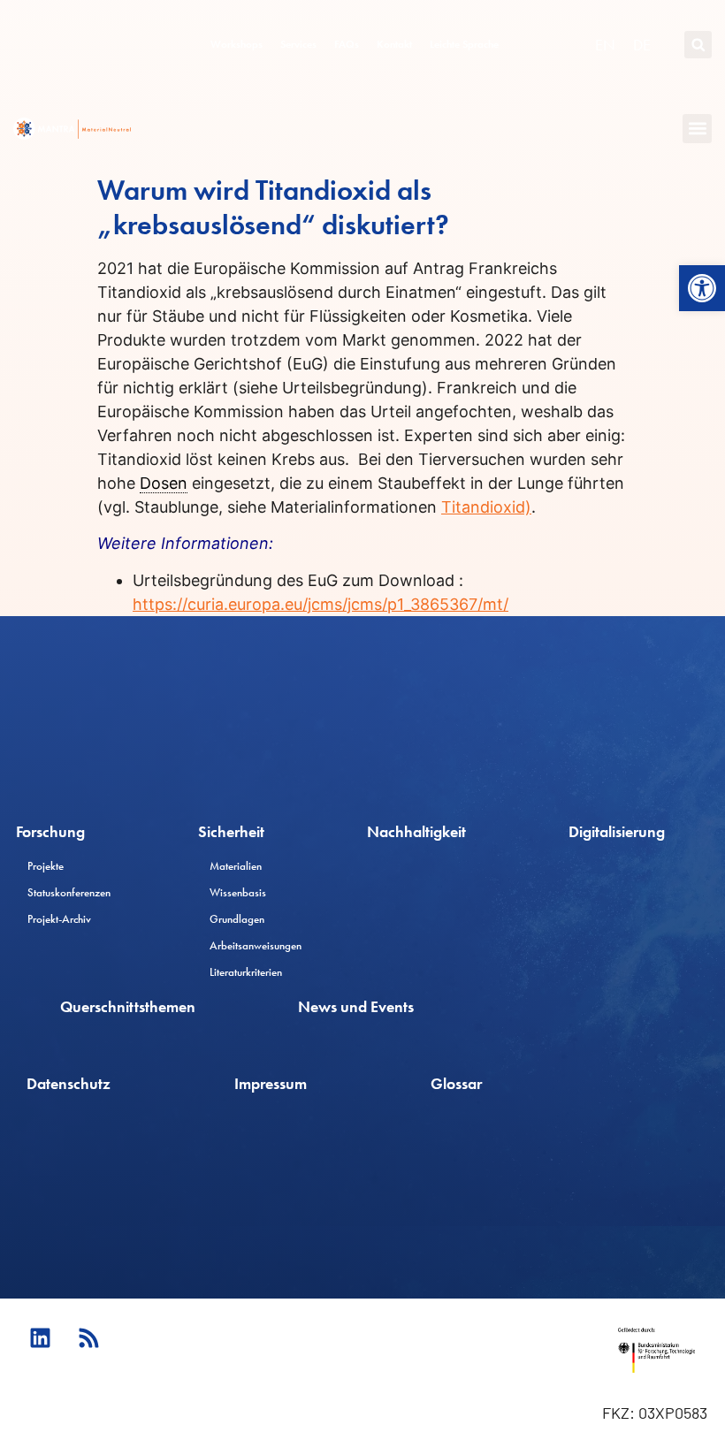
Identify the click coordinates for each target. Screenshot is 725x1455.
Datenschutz (69, 1083)
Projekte (45, 865)
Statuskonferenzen (69, 892)
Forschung (50, 831)
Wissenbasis (238, 892)
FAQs (346, 44)
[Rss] (88, 1338)
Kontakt (394, 44)
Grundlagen (237, 918)
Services (298, 44)
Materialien (236, 865)
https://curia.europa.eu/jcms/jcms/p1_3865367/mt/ (320, 604)
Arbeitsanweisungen (255, 945)
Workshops (236, 44)
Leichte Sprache (464, 44)
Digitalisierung (617, 831)
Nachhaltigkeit (416, 831)
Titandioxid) (486, 507)
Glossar (456, 1083)
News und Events (356, 1006)
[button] (702, 288)
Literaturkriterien (246, 971)
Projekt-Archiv (59, 918)
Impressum (270, 1083)
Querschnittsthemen (127, 1006)
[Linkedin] (40, 1338)
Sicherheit (231, 831)
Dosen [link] (163, 483)
